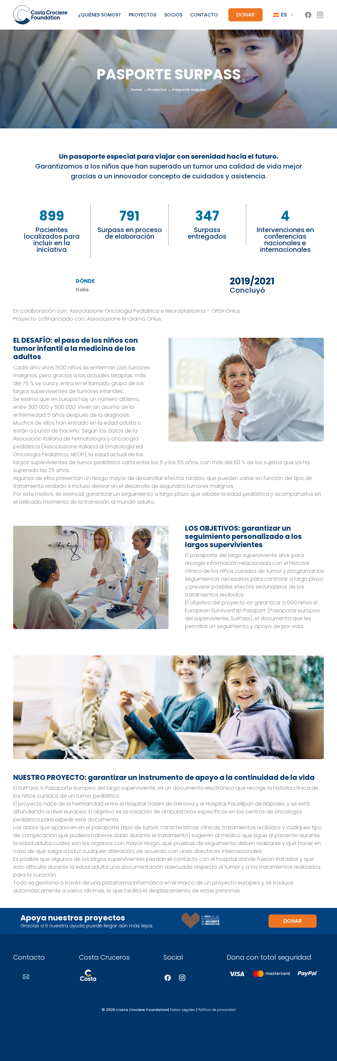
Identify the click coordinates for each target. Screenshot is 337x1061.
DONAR (245, 14)
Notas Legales (182, 1009)
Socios (173, 15)
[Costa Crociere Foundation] (40, 14)
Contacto (204, 15)
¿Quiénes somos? (99, 15)
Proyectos (142, 15)
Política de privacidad (217, 1009)
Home (136, 89)
